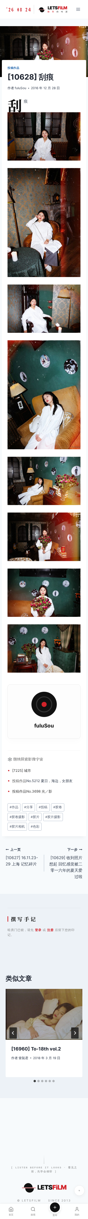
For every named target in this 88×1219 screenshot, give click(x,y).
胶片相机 (17, 826)
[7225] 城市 (21, 770)
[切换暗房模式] (79, 1190)
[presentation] (44, 1014)
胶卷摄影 (17, 817)
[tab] (35, 1081)
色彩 (35, 826)
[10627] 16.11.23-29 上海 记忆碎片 (22, 857)
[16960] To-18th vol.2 (36, 1049)
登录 (38, 930)
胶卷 (57, 807)
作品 (22, 781)
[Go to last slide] (13, 1033)
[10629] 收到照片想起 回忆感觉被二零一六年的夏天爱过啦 (65, 863)
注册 (50, 930)
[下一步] (75, 1033)
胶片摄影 (53, 817)
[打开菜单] (78, 9)
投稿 (15, 781)
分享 (28, 807)
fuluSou (20, 88)
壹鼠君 (23, 1058)
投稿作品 (13, 68)
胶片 (35, 817)
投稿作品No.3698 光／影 (32, 791)
